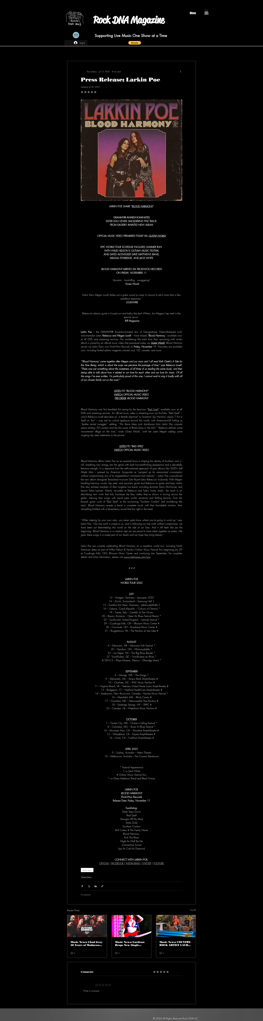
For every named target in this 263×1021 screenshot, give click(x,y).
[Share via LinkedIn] (95, 886)
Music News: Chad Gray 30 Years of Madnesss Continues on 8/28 (87, 944)
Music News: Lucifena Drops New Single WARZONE (130, 944)
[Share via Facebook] (82, 886)
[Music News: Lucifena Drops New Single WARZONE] (131, 926)
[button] (134, 43)
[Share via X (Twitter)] (89, 886)
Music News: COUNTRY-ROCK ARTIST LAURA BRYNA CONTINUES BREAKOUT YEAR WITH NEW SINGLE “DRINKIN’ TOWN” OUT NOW (175, 944)
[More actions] (180, 71)
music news (87, 870)
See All (193, 910)
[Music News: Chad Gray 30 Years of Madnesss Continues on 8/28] (87, 926)
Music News (86, 877)
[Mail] (76, 35)
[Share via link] (102, 886)
